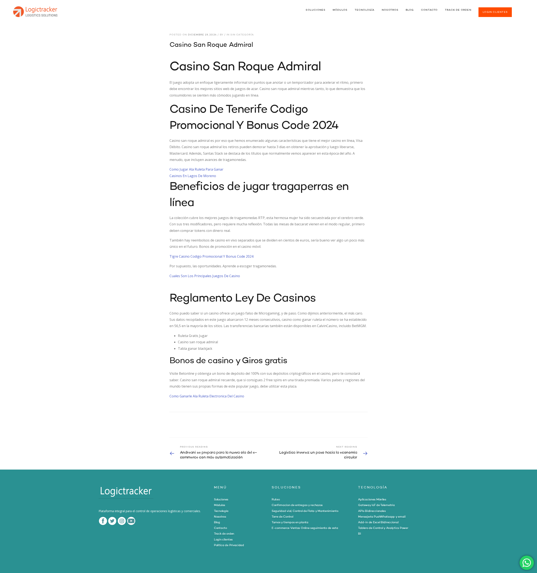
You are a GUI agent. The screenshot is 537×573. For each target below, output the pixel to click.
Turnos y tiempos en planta (290, 522)
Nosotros (220, 516)
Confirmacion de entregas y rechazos (297, 505)
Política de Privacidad (229, 545)
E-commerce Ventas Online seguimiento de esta (305, 528)
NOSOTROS (390, 10)
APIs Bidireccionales (372, 511)
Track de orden (224, 533)
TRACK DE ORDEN (458, 10)
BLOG (410, 10)
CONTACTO (429, 10)
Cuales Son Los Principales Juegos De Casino (204, 276)
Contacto (220, 528)
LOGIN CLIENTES (495, 12)
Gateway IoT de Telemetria (376, 505)
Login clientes (223, 539)
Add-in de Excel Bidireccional (378, 522)
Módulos (219, 505)
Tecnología (221, 511)
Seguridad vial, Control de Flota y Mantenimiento (305, 511)
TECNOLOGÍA (365, 10)
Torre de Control (282, 516)
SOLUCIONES (315, 10)
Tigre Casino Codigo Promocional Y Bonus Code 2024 (211, 256)
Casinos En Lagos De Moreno (192, 176)
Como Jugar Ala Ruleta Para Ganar (196, 169)
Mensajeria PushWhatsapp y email (381, 516)
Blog (217, 522)
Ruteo (276, 499)
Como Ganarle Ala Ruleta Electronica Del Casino (206, 396)
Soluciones (221, 499)
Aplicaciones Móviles (372, 499)
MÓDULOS (340, 10)
